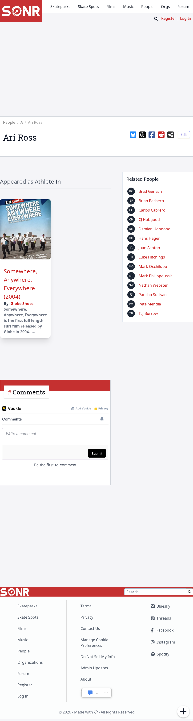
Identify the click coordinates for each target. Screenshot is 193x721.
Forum (183, 6)
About (85, 679)
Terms (86, 606)
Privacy (86, 617)
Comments (29, 392)
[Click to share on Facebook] (152, 138)
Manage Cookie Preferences (94, 642)
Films (111, 6)
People (147, 6)
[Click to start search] (156, 18)
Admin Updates (94, 668)
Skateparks (60, 6)
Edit (184, 134)
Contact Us (90, 628)
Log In (185, 18)
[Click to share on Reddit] (161, 138)
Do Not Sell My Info (97, 656)
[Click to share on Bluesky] (133, 138)
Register (168, 18)
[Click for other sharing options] (170, 138)
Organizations (30, 662)
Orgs (165, 6)
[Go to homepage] (21, 11)
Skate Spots (88, 6)
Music (128, 6)
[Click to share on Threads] (142, 138)
